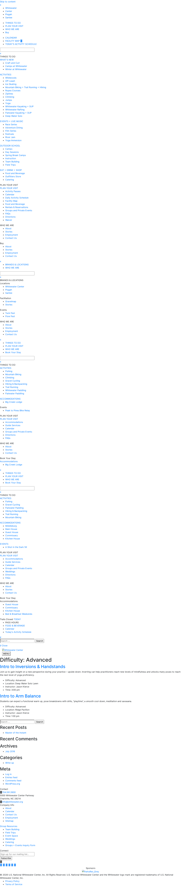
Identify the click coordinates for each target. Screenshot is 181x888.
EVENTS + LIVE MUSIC (11, 121)
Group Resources (8, 826)
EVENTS (4, 544)
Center (8, 11)
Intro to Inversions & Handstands (32, 666)
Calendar (9, 811)
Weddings (10, 839)
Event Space (11, 835)
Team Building (12, 829)
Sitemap (9, 821)
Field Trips (10, 832)
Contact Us (11, 814)
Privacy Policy (12, 881)
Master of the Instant (15, 732)
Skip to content (8, 1)
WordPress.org (12, 783)
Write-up (9, 762)
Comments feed (13, 780)
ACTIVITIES (5, 74)
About (8, 808)
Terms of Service (13, 884)
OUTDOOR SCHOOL (10, 145)
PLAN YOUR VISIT (9, 188)
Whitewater (11, 8)
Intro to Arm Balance (20, 696)
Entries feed (11, 777)
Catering (9, 842)
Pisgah (8, 14)
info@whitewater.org (12, 801)
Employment (11, 817)
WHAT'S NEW (7, 59)
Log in (8, 774)
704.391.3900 (9, 792)
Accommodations (9, 461)
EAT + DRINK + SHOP (11, 170)
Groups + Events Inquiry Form (20, 845)
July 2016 (10, 751)
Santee (8, 17)
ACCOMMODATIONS (10, 398)
